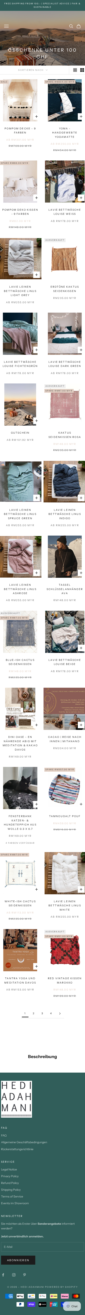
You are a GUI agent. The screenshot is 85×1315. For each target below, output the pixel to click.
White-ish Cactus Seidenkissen (20, 903)
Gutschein (20, 432)
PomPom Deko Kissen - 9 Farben (20, 211)
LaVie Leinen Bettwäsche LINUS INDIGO (64, 514)
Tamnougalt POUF (64, 816)
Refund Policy (10, 1183)
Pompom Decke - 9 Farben (20, 130)
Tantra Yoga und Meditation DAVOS (20, 980)
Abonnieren (18, 1260)
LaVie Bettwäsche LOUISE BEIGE (64, 662)
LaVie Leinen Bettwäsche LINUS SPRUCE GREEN (20, 514)
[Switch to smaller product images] (82, 70)
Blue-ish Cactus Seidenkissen (20, 662)
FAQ (4, 1135)
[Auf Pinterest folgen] (24, 1275)
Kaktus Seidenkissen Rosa (64, 434)
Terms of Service (12, 1196)
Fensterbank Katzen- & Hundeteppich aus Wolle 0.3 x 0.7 (20, 822)
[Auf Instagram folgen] (14, 1275)
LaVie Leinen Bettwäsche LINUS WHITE (64, 905)
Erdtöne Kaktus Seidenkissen (65, 288)
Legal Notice (9, 1169)
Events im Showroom (15, 1203)
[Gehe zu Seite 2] (60, 1013)
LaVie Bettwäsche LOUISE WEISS (64, 211)
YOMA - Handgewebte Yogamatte (64, 132)
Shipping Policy (11, 1190)
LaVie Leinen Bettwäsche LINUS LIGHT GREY (20, 291)
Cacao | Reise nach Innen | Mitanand (65, 739)
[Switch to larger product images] (75, 70)
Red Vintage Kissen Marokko (65, 980)
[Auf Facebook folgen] (3, 1275)
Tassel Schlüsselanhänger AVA (65, 589)
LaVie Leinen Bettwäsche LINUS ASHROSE (20, 589)
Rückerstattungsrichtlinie (17, 1149)
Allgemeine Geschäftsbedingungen (24, 1142)
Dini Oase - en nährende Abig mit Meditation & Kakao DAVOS (20, 743)
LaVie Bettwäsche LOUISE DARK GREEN (64, 363)
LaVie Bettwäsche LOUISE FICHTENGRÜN (20, 363)
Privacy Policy (10, 1176)
